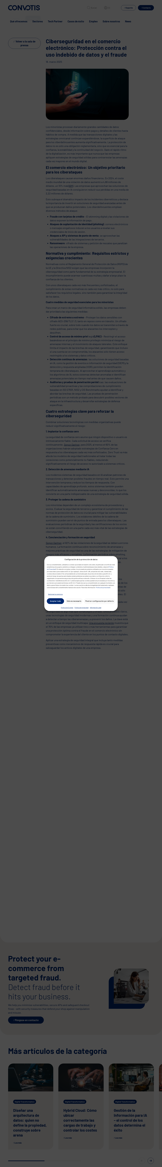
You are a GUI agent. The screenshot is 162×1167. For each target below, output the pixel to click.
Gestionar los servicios (55, 594)
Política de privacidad (103, 587)
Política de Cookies (67, 607)
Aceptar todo (55, 601)
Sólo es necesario (74, 601)
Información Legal (95, 607)
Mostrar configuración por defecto (99, 601)
